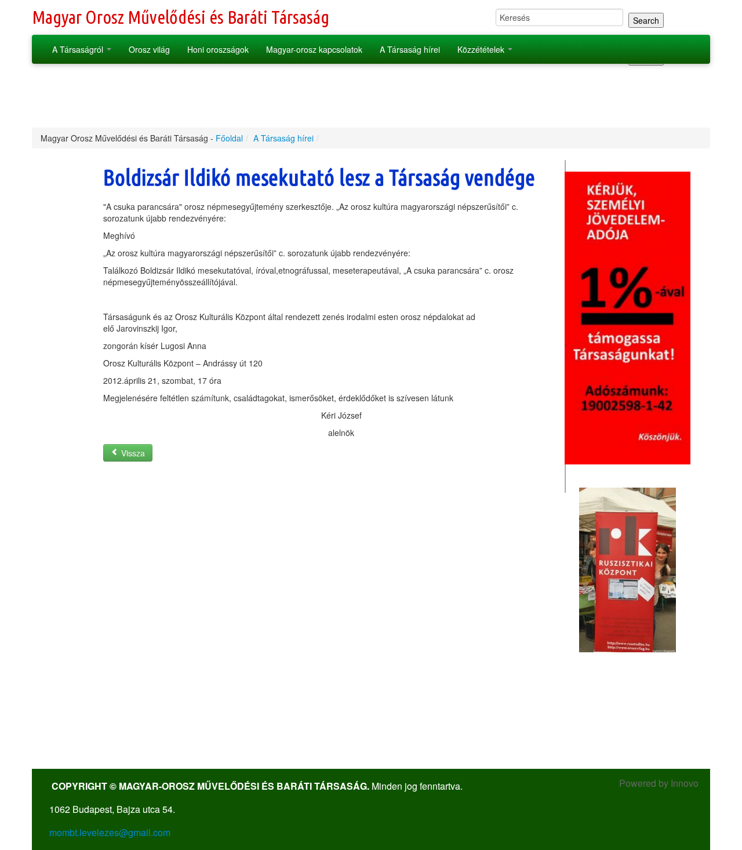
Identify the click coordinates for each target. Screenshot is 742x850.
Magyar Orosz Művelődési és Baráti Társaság (180, 17)
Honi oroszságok (218, 49)
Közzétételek (482, 49)
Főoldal (229, 138)
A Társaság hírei (410, 49)
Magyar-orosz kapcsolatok (314, 49)
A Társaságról (79, 49)
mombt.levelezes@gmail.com (109, 832)
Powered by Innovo (659, 783)
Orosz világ (149, 49)
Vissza (132, 453)
